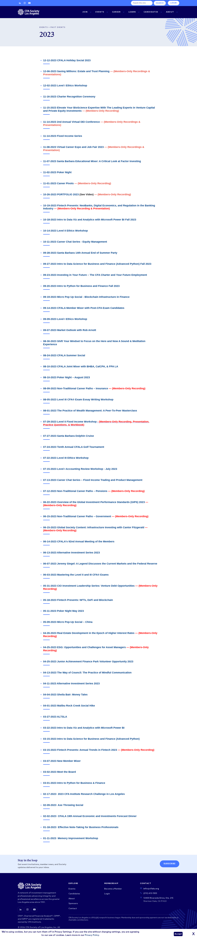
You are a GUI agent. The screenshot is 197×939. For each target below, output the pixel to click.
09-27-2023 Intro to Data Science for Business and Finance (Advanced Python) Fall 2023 (97, 263)
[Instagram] (24, 3)
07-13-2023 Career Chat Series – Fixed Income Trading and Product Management (92, 480)
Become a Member (113, 889)
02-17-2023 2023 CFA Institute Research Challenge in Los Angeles (84, 794)
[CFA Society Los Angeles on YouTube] (34, 909)
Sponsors (73, 903)
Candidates (151, 12)
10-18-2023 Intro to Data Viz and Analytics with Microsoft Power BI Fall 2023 (89, 219)
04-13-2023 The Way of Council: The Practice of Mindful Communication (87, 672)
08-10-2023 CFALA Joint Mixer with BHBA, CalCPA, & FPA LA (80, 366)
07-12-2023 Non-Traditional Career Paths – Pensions (75, 491)
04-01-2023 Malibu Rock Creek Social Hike (69, 705)
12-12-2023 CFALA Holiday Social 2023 (67, 60)
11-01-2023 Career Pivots (58, 183)
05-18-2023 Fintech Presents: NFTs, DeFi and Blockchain (78, 600)
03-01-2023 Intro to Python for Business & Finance (74, 782)
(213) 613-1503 (150, 893)
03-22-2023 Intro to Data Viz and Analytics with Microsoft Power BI (83, 727)
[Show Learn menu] (138, 12)
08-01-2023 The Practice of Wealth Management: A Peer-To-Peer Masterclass (90, 410)
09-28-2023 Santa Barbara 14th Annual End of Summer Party (80, 252)
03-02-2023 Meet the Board (59, 771)
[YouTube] (29, 3)
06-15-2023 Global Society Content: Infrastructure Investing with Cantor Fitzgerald (94, 527)
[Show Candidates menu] (161, 12)
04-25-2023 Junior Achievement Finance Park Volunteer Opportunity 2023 (88, 661)
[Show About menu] (177, 12)
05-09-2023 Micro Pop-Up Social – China (67, 622)
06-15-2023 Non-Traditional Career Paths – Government (77, 516)
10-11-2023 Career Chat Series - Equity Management (75, 241)
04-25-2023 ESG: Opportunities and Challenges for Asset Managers (84, 647)
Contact (73, 908)
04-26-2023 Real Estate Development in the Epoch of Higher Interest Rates (88, 633)
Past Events (57, 27)
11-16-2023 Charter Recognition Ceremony (69, 96)
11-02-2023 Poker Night (57, 172)
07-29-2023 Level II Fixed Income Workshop (70, 421)
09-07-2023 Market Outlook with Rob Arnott (69, 330)
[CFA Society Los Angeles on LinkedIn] (20, 909)
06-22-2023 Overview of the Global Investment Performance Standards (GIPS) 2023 (94, 502)
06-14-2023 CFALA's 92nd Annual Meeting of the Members (78, 541)
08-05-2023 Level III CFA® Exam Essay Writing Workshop (78, 399)
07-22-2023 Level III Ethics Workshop (66, 457)
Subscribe (170, 864)
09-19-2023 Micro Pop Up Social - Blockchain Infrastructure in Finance (86, 296)
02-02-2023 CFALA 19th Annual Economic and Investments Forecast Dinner (90, 816)
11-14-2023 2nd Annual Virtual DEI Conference (71, 121)
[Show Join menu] (90, 12)
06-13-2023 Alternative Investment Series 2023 (71, 552)
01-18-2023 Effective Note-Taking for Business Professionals (80, 827)
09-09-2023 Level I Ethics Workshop (65, 319)
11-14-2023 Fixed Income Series (62, 136)
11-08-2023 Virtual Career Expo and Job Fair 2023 (73, 147)
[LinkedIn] (20, 3)
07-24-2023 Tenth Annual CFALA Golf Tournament (73, 447)
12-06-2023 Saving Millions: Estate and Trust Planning (76, 71)
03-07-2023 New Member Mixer (62, 761)
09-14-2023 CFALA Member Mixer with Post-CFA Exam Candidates (83, 308)
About (170, 12)
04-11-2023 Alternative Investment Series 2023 (71, 683)
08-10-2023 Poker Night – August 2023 (66, 377)
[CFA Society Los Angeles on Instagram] (27, 909)
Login (173, 3)
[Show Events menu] (107, 12)
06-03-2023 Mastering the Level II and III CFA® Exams (76, 574)
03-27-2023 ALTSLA (55, 716)
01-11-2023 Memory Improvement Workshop (70, 838)
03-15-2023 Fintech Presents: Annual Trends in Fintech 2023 (80, 749)
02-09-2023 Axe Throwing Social (63, 805)
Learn (132, 12)
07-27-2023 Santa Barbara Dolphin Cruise (68, 435)
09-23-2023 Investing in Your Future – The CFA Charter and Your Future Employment (95, 274)
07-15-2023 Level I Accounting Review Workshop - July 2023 (80, 468)
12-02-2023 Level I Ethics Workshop (65, 85)
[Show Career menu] (123, 12)
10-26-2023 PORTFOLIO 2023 (61, 194)
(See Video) (86, 194)
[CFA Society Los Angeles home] (28, 12)
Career (116, 12)
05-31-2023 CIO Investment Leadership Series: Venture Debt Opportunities (89, 585)
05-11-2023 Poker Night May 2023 (63, 610)
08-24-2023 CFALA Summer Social (64, 355)
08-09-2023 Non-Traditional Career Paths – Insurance (75, 388)
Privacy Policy (92, 935)
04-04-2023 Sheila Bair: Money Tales (65, 694)
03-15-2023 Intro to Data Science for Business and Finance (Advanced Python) (91, 738)
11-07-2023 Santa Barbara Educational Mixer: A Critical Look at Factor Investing (92, 161)
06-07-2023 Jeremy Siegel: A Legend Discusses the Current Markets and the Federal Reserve (100, 563)
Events (99, 12)
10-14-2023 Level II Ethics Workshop (65, 230)
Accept (178, 934)
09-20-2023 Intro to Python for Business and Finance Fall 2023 (81, 286)
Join (85, 12)
